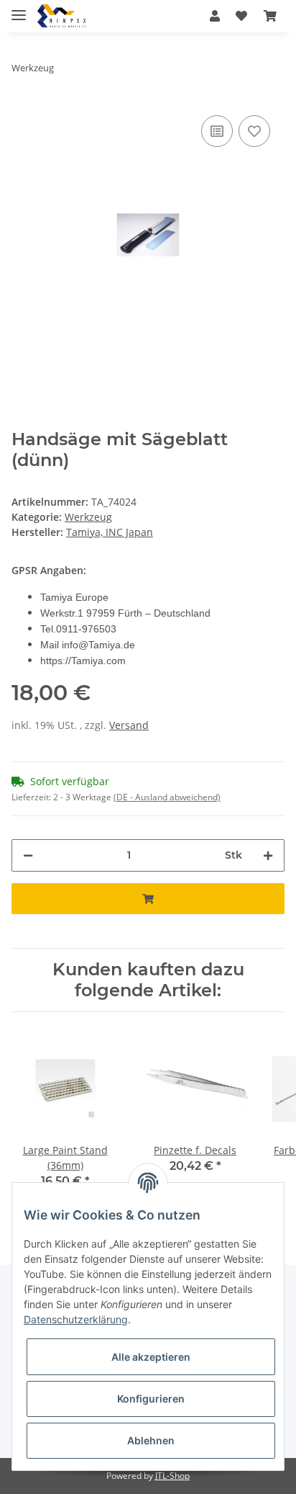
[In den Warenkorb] (148, 898)
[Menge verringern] (28, 855)
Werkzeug (88, 517)
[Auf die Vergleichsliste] (217, 131)
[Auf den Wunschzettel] (254, 131)
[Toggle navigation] (18, 9)
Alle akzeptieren (150, 1357)
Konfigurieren (151, 1398)
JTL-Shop (172, 1476)
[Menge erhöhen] (268, 855)
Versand (129, 725)
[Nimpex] (61, 16)
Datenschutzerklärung (76, 1319)
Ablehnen (151, 1440)
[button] (215, 15)
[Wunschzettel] (241, 15)
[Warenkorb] (270, 15)
